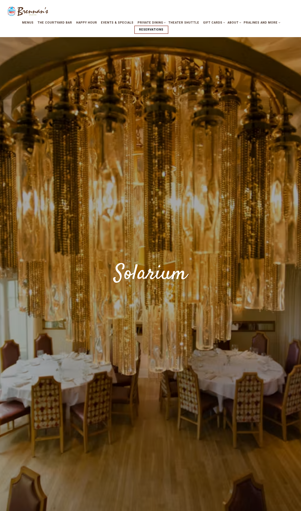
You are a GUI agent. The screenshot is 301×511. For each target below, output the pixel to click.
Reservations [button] (151, 29)
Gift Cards (213, 22)
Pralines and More (261, 22)
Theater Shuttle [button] (183, 22)
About (233, 22)
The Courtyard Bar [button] (54, 22)
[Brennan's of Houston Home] (28, 11)
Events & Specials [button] (117, 22)
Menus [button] (28, 22)
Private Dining (150, 22)
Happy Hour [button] (86, 22)
